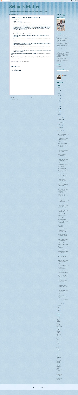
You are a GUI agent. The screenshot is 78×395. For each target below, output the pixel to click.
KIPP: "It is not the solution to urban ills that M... (62, 155)
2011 (58, 111)
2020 (58, 96)
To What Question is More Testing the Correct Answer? (59, 376)
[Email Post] (23, 61)
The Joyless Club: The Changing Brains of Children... (63, 190)
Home (32, 97)
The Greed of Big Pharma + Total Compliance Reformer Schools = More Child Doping (62, 49)
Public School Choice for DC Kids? (62, 263)
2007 (58, 307)
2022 (58, 93)
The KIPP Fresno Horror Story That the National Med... (62, 213)
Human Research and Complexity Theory (59, 334)
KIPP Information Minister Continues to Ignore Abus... (62, 141)
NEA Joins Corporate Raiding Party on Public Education (62, 235)
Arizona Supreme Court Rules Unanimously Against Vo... (62, 148)
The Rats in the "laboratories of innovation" (62, 247)
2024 (58, 90)
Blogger (43, 387)
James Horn (65, 75)
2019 (58, 98)
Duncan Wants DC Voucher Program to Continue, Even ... (63, 276)
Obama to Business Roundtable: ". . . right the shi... (63, 226)
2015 (58, 104)
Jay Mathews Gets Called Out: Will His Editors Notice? (63, 182)
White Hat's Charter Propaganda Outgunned (63, 279)
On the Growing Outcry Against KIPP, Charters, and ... (63, 139)
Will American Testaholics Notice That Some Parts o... (63, 252)
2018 (58, 100)
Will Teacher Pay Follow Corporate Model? (62, 216)
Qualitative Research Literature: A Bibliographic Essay (59, 351)
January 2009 (61, 303)
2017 (58, 101)
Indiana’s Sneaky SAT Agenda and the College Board (62, 56)
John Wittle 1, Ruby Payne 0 (62, 256)
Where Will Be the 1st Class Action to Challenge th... (63, 135)
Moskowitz (19, 62)
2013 (58, 108)
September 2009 (61, 120)
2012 (58, 109)
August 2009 (61, 122)
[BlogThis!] (25, 61)
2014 (58, 106)
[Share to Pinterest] (28, 61)
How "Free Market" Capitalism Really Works (62, 237)
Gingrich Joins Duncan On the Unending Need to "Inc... (62, 231)
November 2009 (61, 117)
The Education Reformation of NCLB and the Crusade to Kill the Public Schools (59, 366)
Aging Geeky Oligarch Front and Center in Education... (63, 240)
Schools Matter (24, 6)
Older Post (52, 97)
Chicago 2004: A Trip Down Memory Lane (62, 228)
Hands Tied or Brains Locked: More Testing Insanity (62, 268)
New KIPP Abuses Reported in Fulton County (62, 174)
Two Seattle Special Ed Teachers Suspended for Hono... (63, 271)
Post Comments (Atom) (16, 99)
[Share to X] (26, 61)
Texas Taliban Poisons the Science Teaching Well (63, 146)
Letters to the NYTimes (61, 166)
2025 (58, 88)
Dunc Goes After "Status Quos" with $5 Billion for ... (63, 151)
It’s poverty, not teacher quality (61, 58)
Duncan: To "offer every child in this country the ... (63, 160)
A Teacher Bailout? (61, 295)
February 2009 (61, 302)
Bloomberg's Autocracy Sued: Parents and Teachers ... (62, 157)
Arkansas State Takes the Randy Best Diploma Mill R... (63, 165)
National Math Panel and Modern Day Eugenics (59, 342)
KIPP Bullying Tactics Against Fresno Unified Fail (62, 187)
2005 (58, 310)
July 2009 (60, 124)
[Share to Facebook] (27, 61)
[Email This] (24, 61)
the (16, 19)
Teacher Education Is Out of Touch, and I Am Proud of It (59, 361)
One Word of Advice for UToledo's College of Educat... (63, 206)
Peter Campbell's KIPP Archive (63, 272)
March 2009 (60, 130)
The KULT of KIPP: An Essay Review (59, 372)
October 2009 (61, 119)
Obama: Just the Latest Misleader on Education (63, 171)
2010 (58, 113)
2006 (58, 308)
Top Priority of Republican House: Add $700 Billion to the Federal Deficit (62, 38)
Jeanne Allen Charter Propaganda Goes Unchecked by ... (63, 261)
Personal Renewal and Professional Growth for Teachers (59, 346)
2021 (58, 95)
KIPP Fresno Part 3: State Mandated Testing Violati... (62, 208)
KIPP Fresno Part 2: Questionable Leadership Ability (63, 211)
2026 (58, 87)
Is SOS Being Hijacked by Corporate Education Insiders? (62, 46)
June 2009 (60, 125)
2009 (58, 114)
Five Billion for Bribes (61, 194)
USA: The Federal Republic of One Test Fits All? (63, 192)
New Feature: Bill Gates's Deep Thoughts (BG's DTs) (62, 132)
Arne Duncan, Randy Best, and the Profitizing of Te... (63, 300)
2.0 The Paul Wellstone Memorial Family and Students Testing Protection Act (59, 319)
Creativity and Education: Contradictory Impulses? (62, 178)
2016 (58, 103)
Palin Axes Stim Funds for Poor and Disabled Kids (63, 185)
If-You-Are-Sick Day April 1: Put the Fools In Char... (63, 222)
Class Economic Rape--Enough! (63, 175)
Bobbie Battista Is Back (61, 152)
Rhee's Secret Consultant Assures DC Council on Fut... (63, 291)
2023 (58, 92)
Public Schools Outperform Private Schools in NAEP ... (63, 266)
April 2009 (60, 128)
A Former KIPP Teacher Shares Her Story (62, 41)
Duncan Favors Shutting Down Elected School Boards (62, 180)
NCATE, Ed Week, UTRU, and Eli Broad (62, 35)
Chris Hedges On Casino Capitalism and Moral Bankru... (63, 162)
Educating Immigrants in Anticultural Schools (62, 220)
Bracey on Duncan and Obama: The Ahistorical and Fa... (62, 281)
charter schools (15, 62)
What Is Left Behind (58, 380)
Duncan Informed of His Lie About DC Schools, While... (63, 201)
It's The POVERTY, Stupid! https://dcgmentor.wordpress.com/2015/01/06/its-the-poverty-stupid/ (63, 52)
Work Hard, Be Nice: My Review (63, 274)
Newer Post (11, 97)
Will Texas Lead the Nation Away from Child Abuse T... (63, 245)
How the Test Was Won (61, 224)
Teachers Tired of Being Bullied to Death (63, 43)
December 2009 (61, 116)
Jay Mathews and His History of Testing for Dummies (59, 338)
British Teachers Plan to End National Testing (62, 144)
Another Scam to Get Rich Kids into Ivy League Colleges (62, 61)
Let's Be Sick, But (60, 217)
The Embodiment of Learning (59, 370)
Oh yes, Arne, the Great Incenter (63, 232)
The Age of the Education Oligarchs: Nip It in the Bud (62, 169)
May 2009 (60, 127)
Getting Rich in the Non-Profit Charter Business (62, 297)
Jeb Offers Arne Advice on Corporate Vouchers (62, 283)
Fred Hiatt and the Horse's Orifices (63, 136)
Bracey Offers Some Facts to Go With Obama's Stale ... (63, 242)
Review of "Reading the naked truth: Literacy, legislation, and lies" (59, 356)
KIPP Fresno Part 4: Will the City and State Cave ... (63, 196)
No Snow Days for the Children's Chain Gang (63, 288)
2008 (58, 305)
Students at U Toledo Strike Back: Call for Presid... (63, 293)
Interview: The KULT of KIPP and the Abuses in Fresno (63, 258)
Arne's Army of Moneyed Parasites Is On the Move (63, 203)
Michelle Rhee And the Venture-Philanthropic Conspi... (63, 250)
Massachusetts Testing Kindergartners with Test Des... (63, 199)
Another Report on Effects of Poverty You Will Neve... (62, 254)
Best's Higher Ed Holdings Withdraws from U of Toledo (63, 286)
